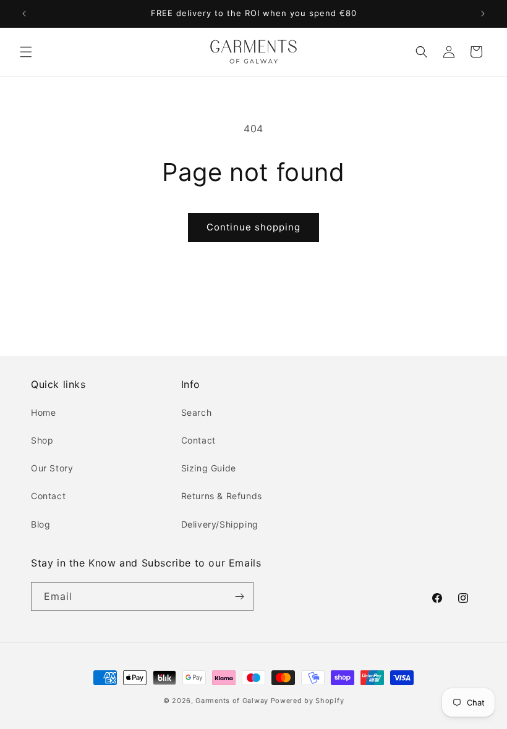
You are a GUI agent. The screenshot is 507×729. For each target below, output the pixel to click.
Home (43, 412)
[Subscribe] (239, 596)
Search (196, 412)
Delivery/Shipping (219, 524)
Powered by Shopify (307, 700)
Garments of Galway (231, 700)
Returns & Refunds (221, 496)
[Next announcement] (482, 13)
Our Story (52, 468)
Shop (42, 440)
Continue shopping (253, 227)
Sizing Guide (208, 468)
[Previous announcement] (24, 13)
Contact (48, 496)
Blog (40, 524)
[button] (26, 51)
